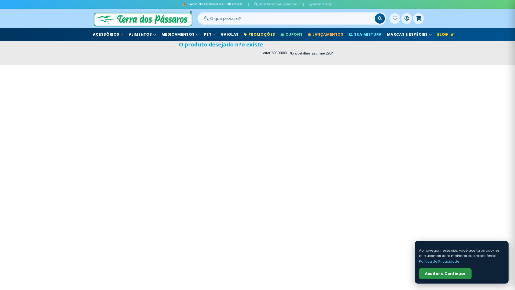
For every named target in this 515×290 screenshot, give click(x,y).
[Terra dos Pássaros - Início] (142, 18)
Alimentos (140, 34)
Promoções (261, 34)
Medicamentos (178, 34)
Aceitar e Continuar (445, 273)
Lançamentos (328, 34)
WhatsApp (322, 4)
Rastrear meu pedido (277, 4)
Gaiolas (230, 34)
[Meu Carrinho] (418, 18)
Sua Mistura (368, 34)
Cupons (294, 34)
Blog (442, 34)
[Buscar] (380, 18)
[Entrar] (406, 18)
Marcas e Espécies (407, 34)
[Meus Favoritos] (394, 18)
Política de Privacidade (439, 261)
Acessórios (106, 34)
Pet (207, 34)
